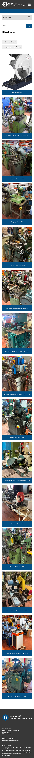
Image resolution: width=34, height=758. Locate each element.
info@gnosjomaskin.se (12, 740)
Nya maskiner (9, 42)
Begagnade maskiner (12, 47)
